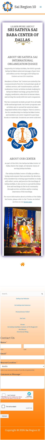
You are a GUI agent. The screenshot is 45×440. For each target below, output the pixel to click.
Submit (4, 416)
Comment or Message (11, 374)
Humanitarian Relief (22, 312)
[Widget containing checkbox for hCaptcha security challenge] (16, 395)
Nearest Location (8, 363)
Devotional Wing (22, 332)
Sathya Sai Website (22, 299)
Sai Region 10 (25, 7)
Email (3, 354)
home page (28, 202)
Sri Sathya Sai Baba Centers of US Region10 (22, 327)
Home (22, 324)
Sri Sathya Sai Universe (22, 305)
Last (25, 349)
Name (3, 342)
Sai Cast (22, 318)
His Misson (22, 329)
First (1, 349)
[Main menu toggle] (40, 7)
